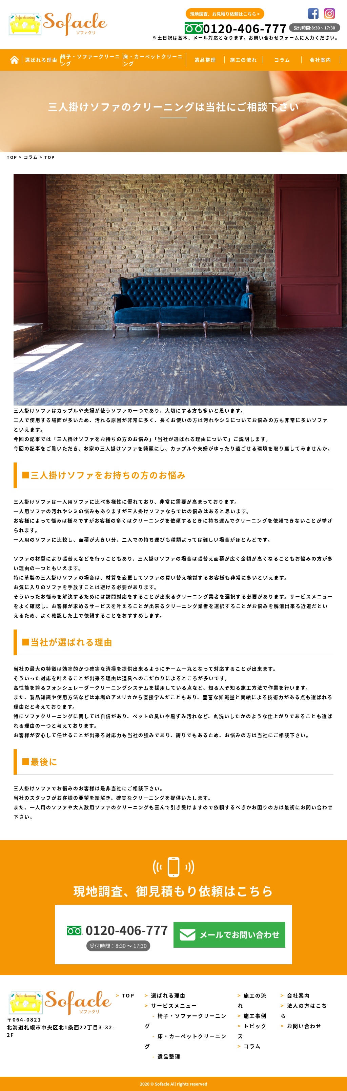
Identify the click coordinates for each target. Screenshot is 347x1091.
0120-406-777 (245, 28)
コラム (282, 59)
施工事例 (252, 1016)
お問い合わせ (301, 1026)
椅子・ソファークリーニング (90, 60)
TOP (125, 995)
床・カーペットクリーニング (153, 60)
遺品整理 (205, 59)
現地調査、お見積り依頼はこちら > (225, 14)
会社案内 (320, 59)
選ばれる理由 (41, 59)
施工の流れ (243, 59)
